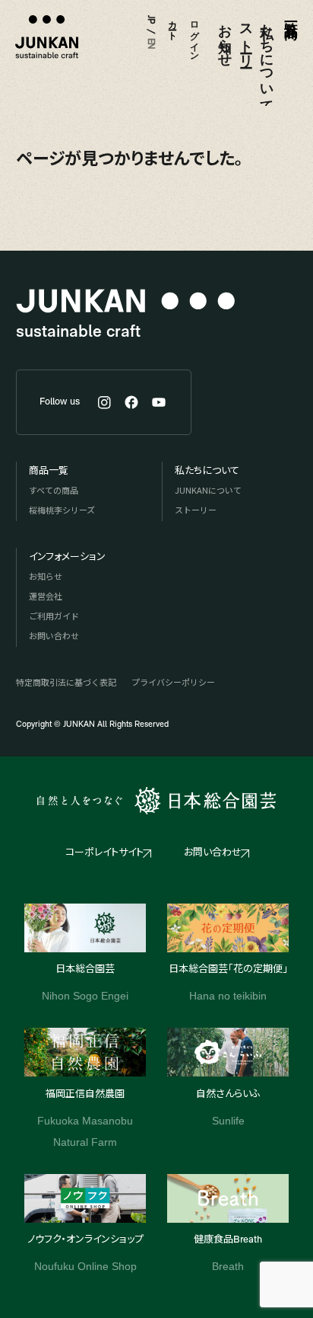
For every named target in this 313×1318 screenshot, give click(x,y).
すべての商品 (53, 490)
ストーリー (244, 37)
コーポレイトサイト (104, 853)
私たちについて (265, 60)
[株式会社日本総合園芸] (156, 800)
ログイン (193, 35)
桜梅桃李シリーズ (62, 510)
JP (150, 19)
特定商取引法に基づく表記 (66, 682)
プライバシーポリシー (173, 682)
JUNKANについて (208, 490)
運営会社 (45, 596)
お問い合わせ (54, 635)
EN (150, 44)
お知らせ (223, 37)
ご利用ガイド (54, 615)
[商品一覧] (288, 53)
